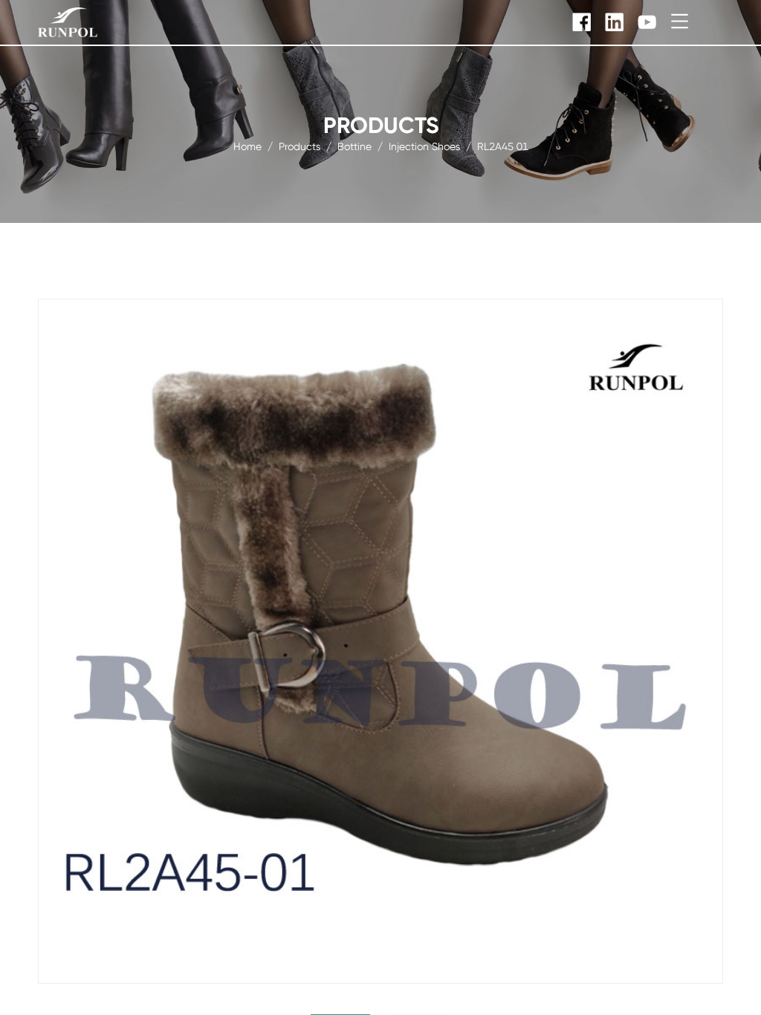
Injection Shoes (424, 146)
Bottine (354, 146)
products (299, 146)
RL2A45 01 (502, 146)
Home (247, 146)
